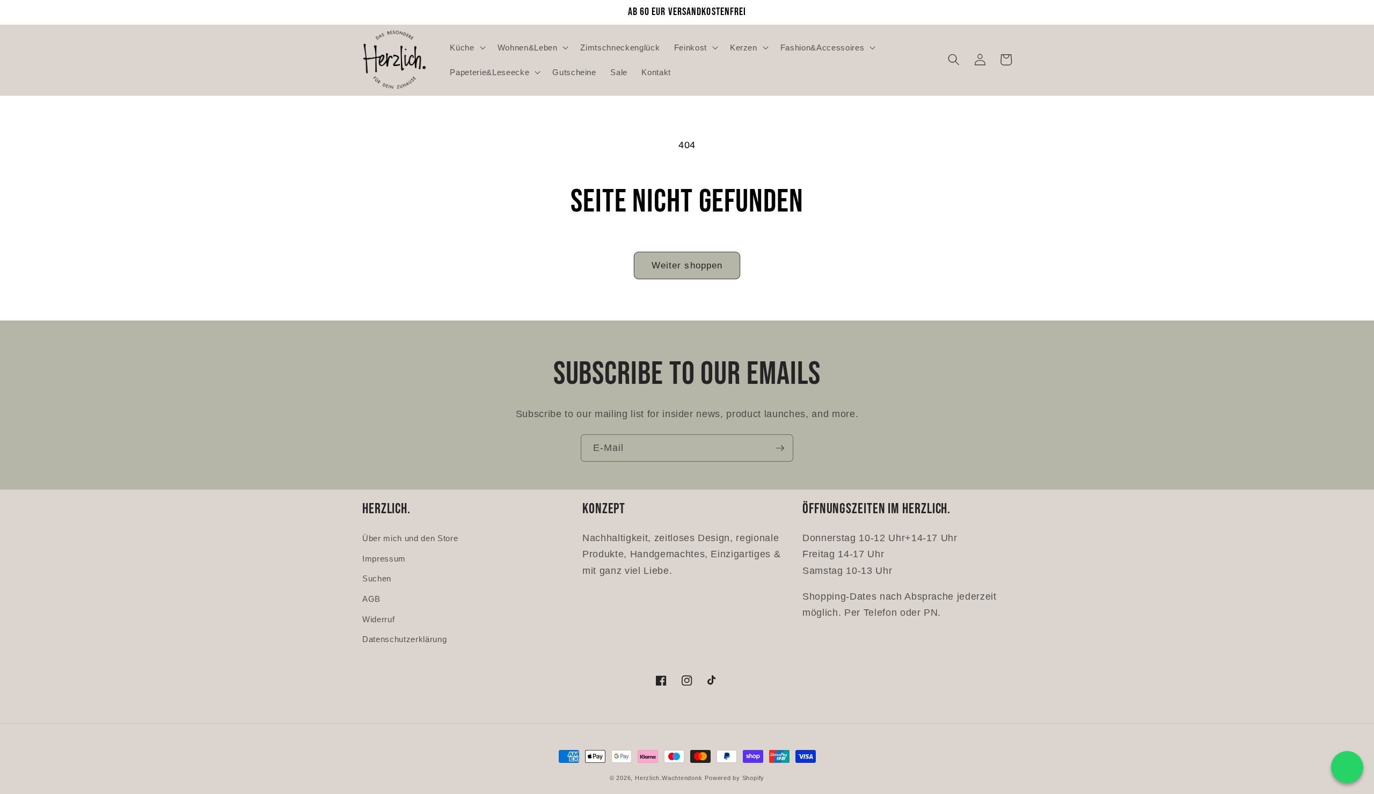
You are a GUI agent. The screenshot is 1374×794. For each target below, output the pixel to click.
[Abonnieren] (780, 448)
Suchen (376, 578)
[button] (466, 47)
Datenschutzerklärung (404, 639)
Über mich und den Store (410, 538)
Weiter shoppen (687, 265)
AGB (371, 598)
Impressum (384, 558)
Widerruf (378, 619)
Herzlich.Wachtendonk (668, 778)
